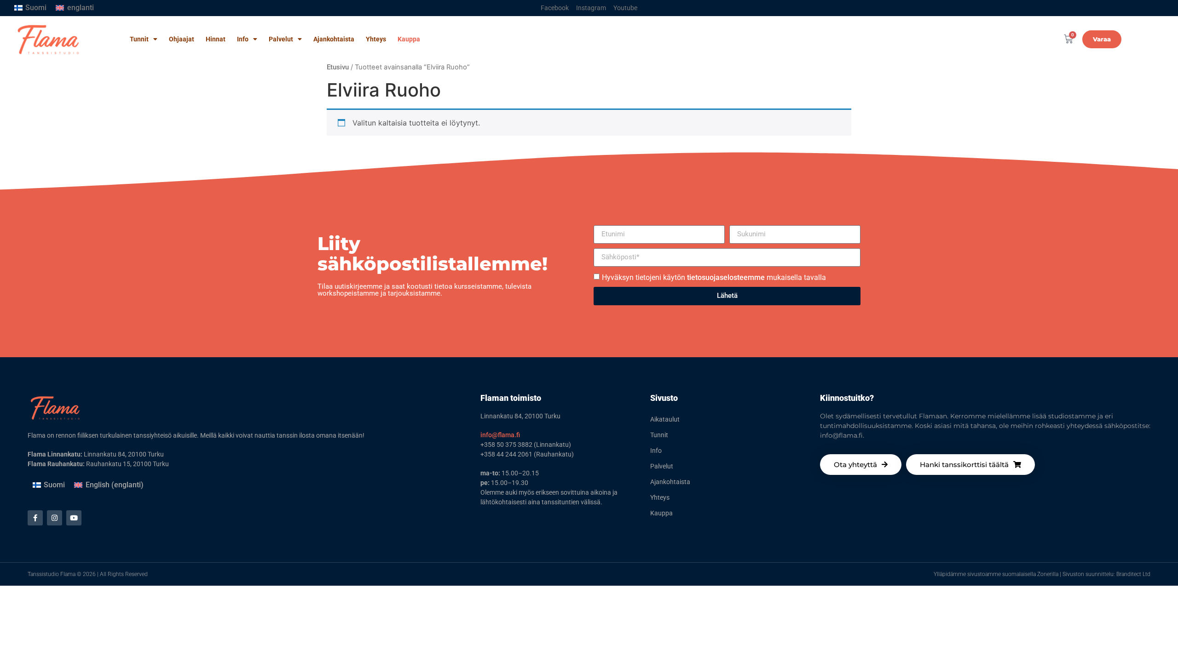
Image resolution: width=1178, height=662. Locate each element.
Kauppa (409, 39)
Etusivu (338, 67)
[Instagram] (54, 517)
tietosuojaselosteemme (726, 277)
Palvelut (281, 39)
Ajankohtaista (333, 39)
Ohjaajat (181, 39)
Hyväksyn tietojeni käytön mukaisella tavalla (714, 277)
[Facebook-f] (35, 517)
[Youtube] (73, 517)
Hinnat (215, 39)
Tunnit (139, 39)
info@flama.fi (500, 435)
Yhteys (376, 39)
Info (242, 39)
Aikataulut (665, 419)
